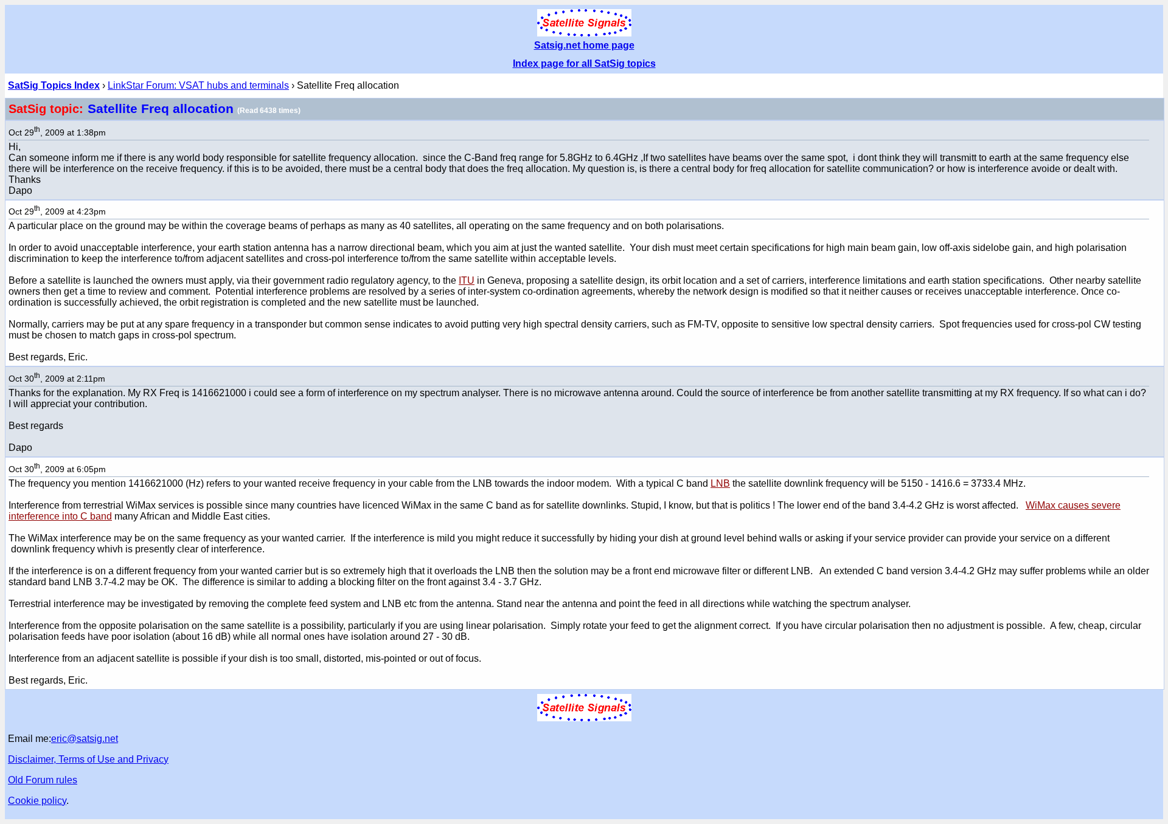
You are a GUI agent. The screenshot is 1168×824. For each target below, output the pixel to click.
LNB (720, 483)
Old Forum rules (42, 780)
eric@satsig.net (84, 738)
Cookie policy (37, 800)
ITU (466, 280)
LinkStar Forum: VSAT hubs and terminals (198, 85)
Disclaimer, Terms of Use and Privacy (88, 759)
